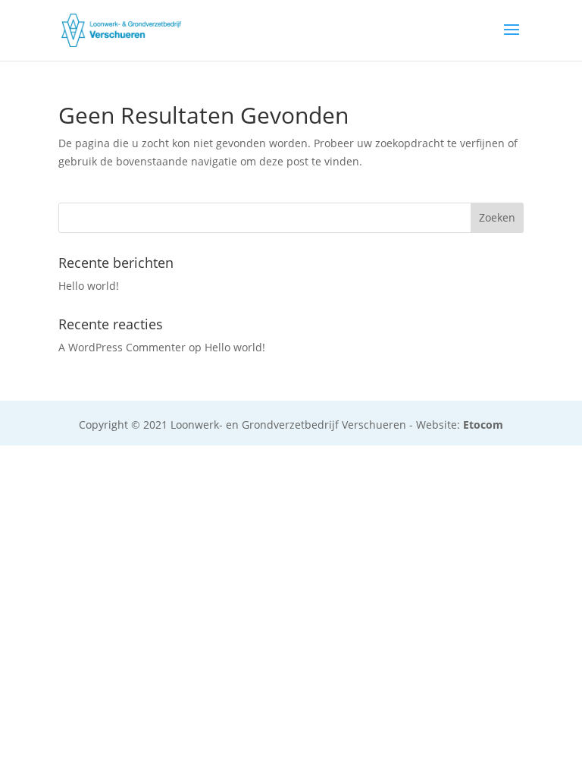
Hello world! (88, 285)
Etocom (483, 424)
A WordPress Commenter (122, 347)
